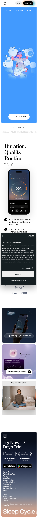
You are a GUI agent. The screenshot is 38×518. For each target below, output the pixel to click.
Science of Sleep (8, 480)
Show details (26, 268)
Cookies (5, 501)
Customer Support (9, 488)
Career (5, 490)
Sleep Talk (6, 478)
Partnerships (7, 484)
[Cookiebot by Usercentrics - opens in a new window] (26, 236)
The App (6, 476)
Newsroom (6, 486)
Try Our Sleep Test (9, 474)
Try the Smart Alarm (19, 336)
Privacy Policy (7, 497)
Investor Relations (9, 482)
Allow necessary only (18, 280)
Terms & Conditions (9, 499)
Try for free (19, 116)
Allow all (18, 274)
